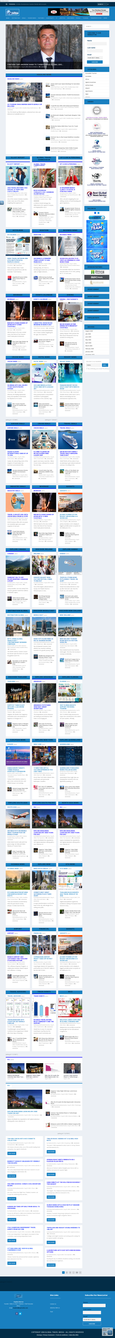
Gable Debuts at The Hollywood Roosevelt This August (63, 1183)
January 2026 (89, 351)
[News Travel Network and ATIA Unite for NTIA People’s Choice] (18, 246)
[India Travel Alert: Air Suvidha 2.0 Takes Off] (9, 852)
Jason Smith (11, 108)
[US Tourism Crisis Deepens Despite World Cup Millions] (24, 92)
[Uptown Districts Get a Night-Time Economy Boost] (36, 913)
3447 (77, 1274)
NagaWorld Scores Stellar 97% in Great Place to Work (19, 278)
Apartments (89, 91)
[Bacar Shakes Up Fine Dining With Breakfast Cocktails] (70, 312)
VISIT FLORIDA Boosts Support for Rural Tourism (68, 707)
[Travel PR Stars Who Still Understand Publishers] (48, 107)
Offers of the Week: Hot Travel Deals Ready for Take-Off (72, 471)
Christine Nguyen (56, 129)
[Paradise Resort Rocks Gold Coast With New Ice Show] (70, 373)
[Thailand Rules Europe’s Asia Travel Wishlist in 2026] (70, 880)
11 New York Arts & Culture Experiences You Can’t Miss (43, 769)
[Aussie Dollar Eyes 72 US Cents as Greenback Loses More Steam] (70, 246)
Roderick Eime (64, 193)
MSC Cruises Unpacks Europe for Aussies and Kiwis (19, 405)
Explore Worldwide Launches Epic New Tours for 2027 (33, 64)
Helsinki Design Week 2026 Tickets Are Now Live (20, 789)
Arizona (87, 97)
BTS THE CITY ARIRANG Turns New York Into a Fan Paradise (46, 788)
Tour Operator (38, 66)
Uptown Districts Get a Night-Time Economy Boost (45, 914)
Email (89, 55)
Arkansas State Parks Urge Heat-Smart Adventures (42, 707)
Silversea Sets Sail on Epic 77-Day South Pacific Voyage (17, 387)
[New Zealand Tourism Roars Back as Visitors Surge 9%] (70, 626)
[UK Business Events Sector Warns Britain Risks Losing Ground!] (62, 280)
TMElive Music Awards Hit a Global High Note (62, 1139)
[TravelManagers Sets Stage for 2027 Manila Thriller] (18, 1007)
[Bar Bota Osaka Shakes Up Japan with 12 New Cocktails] (18, 310)
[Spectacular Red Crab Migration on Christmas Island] (9, 912)
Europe (75, 285)
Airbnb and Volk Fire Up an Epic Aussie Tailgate (46, 340)
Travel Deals (77, 118)
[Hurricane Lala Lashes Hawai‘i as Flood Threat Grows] (62, 597)
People (78, 18)
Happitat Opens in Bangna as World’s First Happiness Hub (20, 725)
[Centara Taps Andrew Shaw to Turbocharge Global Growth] (72, 1068)
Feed (51, 1311)
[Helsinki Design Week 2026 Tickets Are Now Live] (9, 789)
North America (33, 108)
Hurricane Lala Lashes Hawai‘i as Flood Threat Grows (72, 597)
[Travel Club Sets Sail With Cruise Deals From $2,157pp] (18, 502)
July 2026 (88, 334)
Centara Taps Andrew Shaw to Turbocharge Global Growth (64, 1113)
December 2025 (89, 354)
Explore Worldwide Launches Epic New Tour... (15, 1076)
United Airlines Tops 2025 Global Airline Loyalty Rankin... (31, 4)
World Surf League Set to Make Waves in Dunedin (72, 660)
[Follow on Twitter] (20, 1313)
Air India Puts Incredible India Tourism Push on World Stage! (17, 832)
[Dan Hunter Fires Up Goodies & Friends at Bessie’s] (62, 343)
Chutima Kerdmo (13, 263)
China (33, 1188)
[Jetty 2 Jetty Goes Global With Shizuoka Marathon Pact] (62, 787)
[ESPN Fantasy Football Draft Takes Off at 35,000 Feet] (36, 278)
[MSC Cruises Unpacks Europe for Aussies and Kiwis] (9, 405)
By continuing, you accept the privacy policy (100, 368)
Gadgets (65, 521)
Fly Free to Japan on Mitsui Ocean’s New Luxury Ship (41, 453)
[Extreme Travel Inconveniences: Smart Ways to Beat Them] (9, 209)
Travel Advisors (20, 1046)
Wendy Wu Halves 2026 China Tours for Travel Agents (64, 126)
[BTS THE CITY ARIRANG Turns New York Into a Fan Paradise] (36, 787)
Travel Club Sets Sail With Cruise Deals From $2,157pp (17, 515)
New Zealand (71, 646)
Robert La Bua (38, 195)
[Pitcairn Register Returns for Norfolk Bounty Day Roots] (18, 880)
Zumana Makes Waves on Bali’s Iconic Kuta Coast (72, 404)
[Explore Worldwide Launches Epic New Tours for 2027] (44, 818)
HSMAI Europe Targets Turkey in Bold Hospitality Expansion (16, 769)
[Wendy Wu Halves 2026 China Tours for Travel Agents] (48, 127)
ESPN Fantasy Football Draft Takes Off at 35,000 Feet (46, 278)
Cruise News (10, 392)
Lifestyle (62, 18)
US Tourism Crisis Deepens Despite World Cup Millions (24, 105)
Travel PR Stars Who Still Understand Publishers (65, 106)
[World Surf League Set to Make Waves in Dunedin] (62, 660)
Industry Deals (14, 519)
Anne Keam (64, 582)
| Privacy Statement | (48, 1335)
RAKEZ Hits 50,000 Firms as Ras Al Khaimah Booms (43, 640)
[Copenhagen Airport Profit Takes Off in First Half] (9, 976)
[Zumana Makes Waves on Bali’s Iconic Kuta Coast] (62, 405)
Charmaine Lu (12, 897)
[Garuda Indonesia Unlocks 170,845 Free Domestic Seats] (48, 96)
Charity (66, 149)
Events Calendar (41, 328)
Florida (65, 712)
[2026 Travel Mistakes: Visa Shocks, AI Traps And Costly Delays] (18, 175)
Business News (63, 265)
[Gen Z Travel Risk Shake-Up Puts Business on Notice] (9, 1039)
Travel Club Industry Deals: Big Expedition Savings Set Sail (18, 533)
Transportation (95, 18)
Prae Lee (54, 149)
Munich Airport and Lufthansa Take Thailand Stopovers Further (17, 958)
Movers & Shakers (73, 1116)
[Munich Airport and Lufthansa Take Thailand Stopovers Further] (18, 944)
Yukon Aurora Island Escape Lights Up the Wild (20, 598)
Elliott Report (19, 214)
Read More (11, 1153)
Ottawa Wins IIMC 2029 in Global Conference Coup (20, 1249)
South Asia (17, 838)
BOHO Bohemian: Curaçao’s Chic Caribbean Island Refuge (44, 192)
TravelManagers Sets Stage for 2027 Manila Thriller (16, 1021)
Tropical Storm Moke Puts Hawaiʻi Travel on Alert (69, 579)
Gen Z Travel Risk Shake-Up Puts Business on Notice (19, 1040)
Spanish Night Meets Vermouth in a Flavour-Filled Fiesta (61, 1160)
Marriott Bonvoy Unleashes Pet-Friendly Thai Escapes (23, 1162)
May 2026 (88, 340)
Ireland (52, 582)
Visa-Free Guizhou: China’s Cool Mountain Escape (24, 1185)
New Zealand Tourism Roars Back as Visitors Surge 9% (69, 640)
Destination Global (15, 647)
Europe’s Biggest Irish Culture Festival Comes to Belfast (43, 579)
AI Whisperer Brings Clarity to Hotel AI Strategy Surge (67, 189)
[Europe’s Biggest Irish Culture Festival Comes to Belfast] (44, 565)
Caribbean (36, 197)
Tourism (85, 18)
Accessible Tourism (91, 73)
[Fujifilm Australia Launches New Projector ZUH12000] (62, 534)
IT (56, 18)
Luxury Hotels (54, 142)
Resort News (66, 392)
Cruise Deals (40, 458)
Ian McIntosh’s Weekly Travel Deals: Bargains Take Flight (65, 115)
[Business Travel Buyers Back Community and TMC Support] (44, 1007)
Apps (86, 94)
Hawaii (76, 582)
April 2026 (88, 343)
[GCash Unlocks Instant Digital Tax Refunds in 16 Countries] (36, 976)
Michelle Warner (18, 665)
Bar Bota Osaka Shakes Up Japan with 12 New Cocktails (17, 324)
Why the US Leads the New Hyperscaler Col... (52, 1076)
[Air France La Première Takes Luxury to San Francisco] (44, 246)
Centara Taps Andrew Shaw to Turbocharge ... (71, 1076)
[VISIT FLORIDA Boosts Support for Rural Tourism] (70, 693)
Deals (24, 18)
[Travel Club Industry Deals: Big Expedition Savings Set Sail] (9, 532)
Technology (78, 1105)
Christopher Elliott (13, 193)
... (73, 1272)
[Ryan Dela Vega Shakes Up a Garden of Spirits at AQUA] (9, 342)
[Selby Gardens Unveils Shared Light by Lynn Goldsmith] (62, 724)
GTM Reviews (71, 107)
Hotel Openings (57, 89)
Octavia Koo (55, 98)
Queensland (54, 151)
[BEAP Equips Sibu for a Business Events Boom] (62, 1037)
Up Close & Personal (72, 195)
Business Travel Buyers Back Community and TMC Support (44, 1021)
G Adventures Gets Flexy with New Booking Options (63, 1251)
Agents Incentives (73, 129)
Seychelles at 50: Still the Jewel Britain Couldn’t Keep (19, 662)
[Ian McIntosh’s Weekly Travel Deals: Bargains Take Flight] (48, 116)
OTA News (70, 916)
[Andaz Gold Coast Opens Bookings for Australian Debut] (48, 85)
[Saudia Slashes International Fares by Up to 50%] (18, 439)
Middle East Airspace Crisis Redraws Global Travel (46, 656)
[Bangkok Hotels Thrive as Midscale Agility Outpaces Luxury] (62, 209)
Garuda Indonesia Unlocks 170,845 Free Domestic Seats (65, 95)
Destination (16, 18)
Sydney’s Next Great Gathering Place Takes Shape (42, 894)
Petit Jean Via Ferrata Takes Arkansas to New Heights (46, 725)
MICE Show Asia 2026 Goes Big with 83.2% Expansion (46, 1039)
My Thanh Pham (56, 87)
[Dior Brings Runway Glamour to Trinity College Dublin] (36, 597)
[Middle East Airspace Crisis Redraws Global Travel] (36, 656)
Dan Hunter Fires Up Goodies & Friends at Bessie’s (71, 344)
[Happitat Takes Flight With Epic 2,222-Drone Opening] (18, 693)
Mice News (70, 18)
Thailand (9, 712)
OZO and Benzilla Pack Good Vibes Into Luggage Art (43, 387)
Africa (87, 79)
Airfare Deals (69, 98)
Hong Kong (67, 1143)
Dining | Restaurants (65, 331)
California (73, 1186)
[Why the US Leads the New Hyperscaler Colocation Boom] (53, 1068)
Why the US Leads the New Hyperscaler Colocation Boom (65, 1102)
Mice (74, 287)
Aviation (36, 265)
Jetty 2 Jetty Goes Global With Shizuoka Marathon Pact (72, 788)
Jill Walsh (42, 659)
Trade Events (40, 1027)
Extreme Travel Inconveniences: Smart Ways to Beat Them (19, 209)
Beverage (9, 330)
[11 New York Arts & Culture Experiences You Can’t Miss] (44, 755)
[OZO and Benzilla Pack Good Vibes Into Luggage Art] (44, 373)
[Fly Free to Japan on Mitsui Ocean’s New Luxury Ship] (44, 439)
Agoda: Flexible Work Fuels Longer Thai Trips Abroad (72, 911)
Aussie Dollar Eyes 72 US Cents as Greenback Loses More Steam (70, 260)
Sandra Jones (55, 140)
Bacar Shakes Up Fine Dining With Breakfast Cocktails (68, 326)
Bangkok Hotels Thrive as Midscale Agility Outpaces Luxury (72, 209)
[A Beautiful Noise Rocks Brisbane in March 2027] (44, 310)
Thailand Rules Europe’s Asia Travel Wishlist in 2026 (69, 894)
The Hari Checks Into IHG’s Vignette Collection (21, 1139)
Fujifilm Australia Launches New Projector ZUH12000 (72, 534)
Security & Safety (45, 662)
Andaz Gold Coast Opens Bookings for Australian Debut (65, 84)
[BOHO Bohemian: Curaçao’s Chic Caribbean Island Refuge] (44, 178)
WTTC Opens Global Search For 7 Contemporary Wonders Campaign (17, 641)
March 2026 (88, 346)
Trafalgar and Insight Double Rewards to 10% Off (63, 1228)
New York (39, 775)
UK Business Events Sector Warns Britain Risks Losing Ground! (72, 280)
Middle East (40, 644)
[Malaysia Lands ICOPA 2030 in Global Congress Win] (70, 1007)
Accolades (9, 265)
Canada (68, 140)
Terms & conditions (62, 1335)
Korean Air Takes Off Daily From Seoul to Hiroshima (23, 1207)
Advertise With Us (55, 1308)
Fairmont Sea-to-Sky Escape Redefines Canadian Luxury (65, 137)
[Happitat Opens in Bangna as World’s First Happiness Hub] (9, 724)
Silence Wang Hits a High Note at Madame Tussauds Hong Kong (63, 1206)
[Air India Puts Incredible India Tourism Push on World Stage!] (18, 818)
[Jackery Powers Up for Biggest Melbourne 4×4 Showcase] (70, 502)
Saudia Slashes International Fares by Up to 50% (17, 453)
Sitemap (39, 1335)
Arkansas (36, 712)
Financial (69, 265)
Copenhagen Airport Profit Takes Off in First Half (20, 976)
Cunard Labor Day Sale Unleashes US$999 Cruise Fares (46, 471)
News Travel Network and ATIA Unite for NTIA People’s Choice (17, 260)
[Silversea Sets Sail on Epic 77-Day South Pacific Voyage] (18, 373)
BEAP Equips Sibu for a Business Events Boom (71, 1037)
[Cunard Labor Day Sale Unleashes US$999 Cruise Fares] (36, 471)
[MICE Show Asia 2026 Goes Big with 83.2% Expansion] (36, 1039)
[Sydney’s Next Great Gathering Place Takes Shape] (44, 880)
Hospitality (50, 18)
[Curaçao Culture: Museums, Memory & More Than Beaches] (36, 213)
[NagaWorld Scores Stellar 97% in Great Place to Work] (9, 278)
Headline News (26, 108)
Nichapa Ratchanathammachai (19, 66)
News (7, 18)
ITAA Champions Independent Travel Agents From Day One (21, 1228)
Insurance (21, 195)
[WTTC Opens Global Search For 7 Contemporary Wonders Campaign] (18, 626)
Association (10, 775)
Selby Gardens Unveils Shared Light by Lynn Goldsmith (71, 725)
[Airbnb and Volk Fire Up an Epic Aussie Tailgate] (36, 341)
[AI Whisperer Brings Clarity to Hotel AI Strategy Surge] (70, 175)
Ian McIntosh (55, 118)
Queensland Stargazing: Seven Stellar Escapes (64, 148)
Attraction (73, 1209)
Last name (91, 48)
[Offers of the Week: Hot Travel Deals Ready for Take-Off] (62, 471)
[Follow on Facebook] (16, 1313)
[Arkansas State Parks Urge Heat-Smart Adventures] (44, 693)
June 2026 (88, 337)
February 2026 (89, 348)
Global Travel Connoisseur (45, 197)
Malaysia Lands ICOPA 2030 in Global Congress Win (70, 1020)
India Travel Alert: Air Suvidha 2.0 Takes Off (18, 852)
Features (41, 18)
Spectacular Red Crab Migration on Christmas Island (19, 912)
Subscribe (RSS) (73, 1335)
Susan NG (16, 854)
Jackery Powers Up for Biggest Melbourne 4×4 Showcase (69, 516)
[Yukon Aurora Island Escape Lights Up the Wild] (9, 599)
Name (89, 41)
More (105, 18)
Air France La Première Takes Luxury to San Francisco (42, 260)
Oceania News (14, 899)
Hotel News (40, 392)
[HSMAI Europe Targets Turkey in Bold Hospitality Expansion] (18, 755)
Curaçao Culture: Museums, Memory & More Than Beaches (46, 214)
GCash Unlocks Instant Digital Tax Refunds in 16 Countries (46, 977)
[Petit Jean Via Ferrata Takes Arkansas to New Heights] (36, 724)
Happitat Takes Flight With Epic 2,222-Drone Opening (16, 707)
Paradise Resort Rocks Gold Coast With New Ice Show (69, 387)
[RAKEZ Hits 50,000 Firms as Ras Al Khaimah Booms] (44, 626)
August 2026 (89, 331)
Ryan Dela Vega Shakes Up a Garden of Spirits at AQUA (20, 343)
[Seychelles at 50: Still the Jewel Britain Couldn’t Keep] (9, 662)
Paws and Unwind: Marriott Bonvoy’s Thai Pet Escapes (45, 405)
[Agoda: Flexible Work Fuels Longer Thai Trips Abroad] (62, 912)
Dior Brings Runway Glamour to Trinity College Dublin (44, 597)
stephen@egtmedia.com (20, 1308)
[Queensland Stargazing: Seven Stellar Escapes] (48, 149)
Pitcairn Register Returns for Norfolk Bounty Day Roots (17, 894)
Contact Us (53, 1304)
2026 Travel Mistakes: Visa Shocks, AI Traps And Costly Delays (17, 189)
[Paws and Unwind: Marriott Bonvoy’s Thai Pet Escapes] (36, 405)
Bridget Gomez (55, 107)
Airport (9, 964)
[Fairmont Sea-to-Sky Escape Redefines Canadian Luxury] (48, 138)
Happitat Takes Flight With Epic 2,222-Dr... (33, 1076)
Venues (33, 1252)
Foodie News (32, 18)
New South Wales (41, 899)
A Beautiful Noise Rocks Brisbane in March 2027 (43, 324)
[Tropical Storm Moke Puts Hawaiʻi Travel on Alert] (70, 565)
